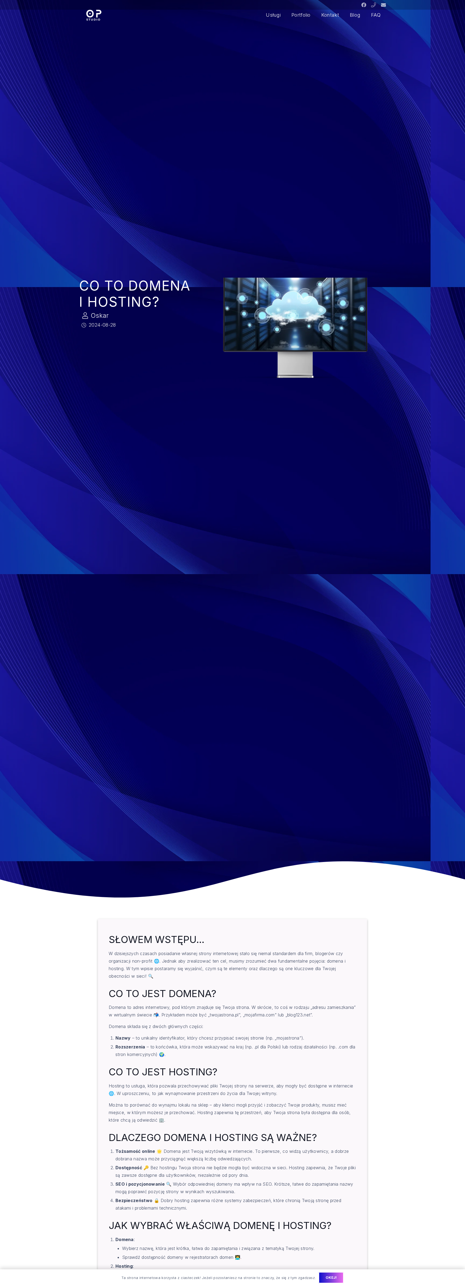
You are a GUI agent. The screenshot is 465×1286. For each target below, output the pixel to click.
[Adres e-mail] (383, 4)
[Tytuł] (373, 4)
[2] (93, 15)
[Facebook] (363, 4)
